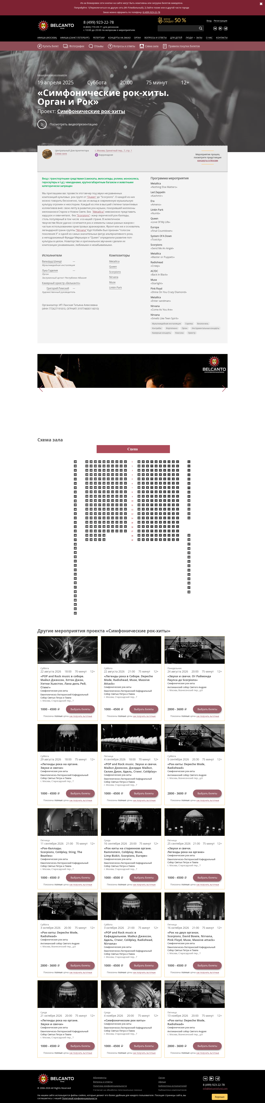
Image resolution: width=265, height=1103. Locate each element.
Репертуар (99, 37)
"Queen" (91, 197)
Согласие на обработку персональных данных (117, 1090)
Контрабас (157, 328)
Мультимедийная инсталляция (166, 323)
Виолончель (202, 323)
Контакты (222, 37)
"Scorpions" (83, 215)
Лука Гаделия (50, 270)
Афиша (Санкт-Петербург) (74, 37)
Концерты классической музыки (55, 26)
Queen (113, 266)
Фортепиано (171, 328)
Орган (137, 37)
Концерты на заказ (119, 37)
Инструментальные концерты (205, 328)
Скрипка (189, 323)
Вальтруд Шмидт (52, 261)
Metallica (114, 261)
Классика (179, 333)
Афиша (162, 1081)
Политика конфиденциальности (110, 1085)
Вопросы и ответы (155, 37)
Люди (189, 37)
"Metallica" (98, 211)
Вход (209, 20)
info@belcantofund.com (215, 1088)
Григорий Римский (58, 288)
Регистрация (220, 20)
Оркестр (191, 333)
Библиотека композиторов (172, 1090)
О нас (209, 37)
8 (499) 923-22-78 (151, 12)
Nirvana (113, 277)
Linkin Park (115, 287)
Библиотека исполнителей (172, 1085)
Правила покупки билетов (184, 46)
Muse (112, 282)
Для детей (176, 37)
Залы (199, 37)
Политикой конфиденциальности (79, 1098)
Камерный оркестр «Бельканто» (61, 283)
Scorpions (115, 271)
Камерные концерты (161, 333)
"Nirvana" (81, 230)
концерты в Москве (207, 160)
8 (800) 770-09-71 (93, 26)
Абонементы (99, 1077)
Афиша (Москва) (47, 37)
